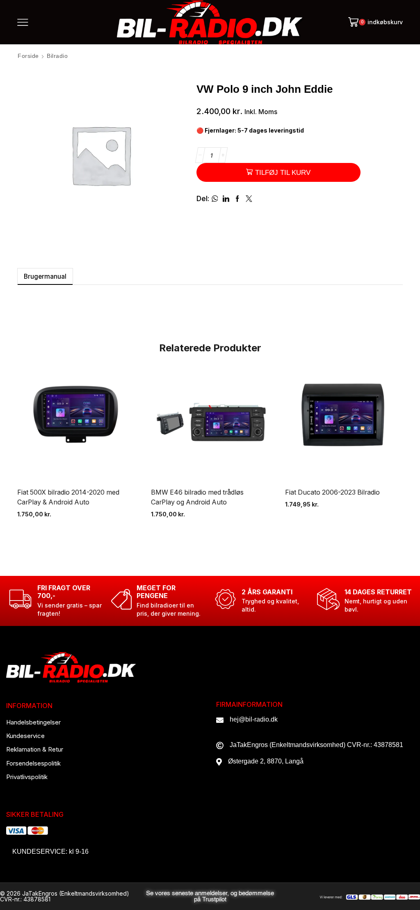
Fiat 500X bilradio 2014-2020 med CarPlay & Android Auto (68, 497)
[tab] (45, 276)
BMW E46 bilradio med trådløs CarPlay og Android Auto (197, 497)
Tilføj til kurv (282, 172)
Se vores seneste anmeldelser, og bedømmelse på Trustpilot (210, 896)
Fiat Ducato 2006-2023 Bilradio (332, 492)
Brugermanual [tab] (45, 276)
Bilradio (57, 56)
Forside (28, 56)
